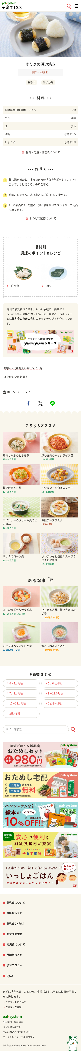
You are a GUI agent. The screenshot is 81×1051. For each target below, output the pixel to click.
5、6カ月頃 (55, 683)
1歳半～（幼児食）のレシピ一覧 (23, 368)
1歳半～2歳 (55, 703)
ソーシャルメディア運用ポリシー (20, 1037)
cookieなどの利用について (16, 1032)
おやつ (31, 82)
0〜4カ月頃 (16, 683)
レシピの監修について (43, 218)
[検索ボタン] (72, 729)
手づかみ (48, 82)
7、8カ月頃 (16, 693)
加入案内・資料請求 (13, 1022)
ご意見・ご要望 (13, 1007)
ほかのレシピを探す (16, 376)
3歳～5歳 (14, 713)
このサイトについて (16, 1002)
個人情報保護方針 (12, 1027)
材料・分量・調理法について (43, 152)
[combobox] (40, 729)
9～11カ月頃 (55, 693)
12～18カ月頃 (17, 703)
